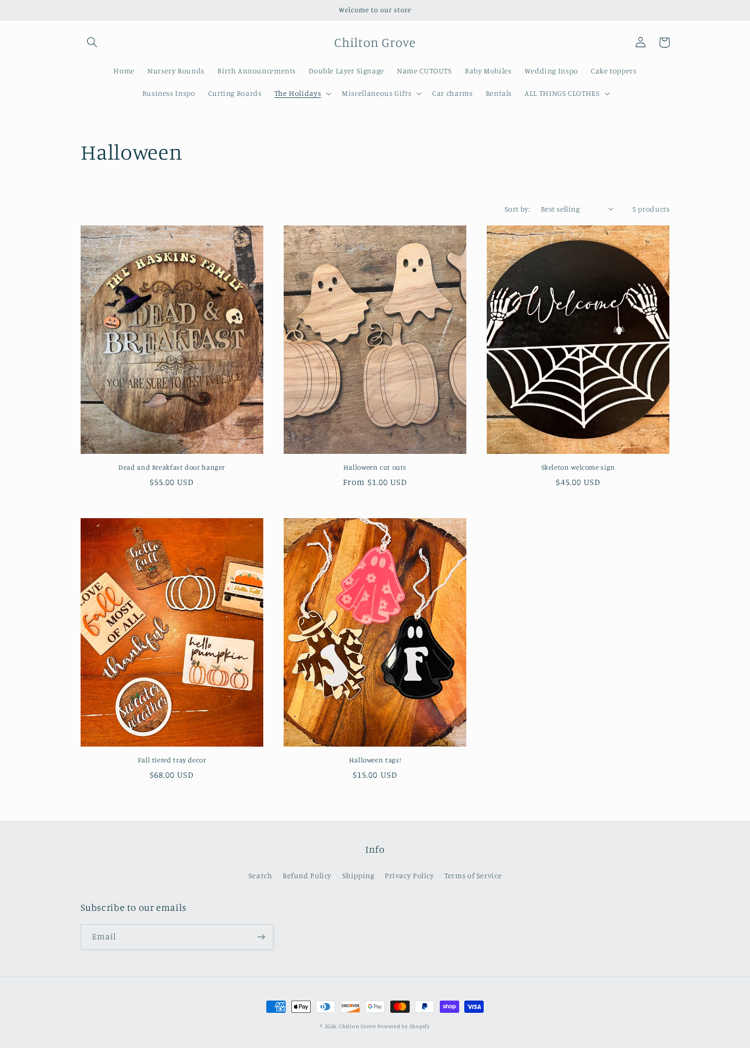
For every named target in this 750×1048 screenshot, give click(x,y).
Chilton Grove (357, 1026)
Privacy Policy (409, 875)
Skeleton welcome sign (578, 467)
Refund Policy (307, 875)
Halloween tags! (375, 760)
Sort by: (517, 209)
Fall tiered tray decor (172, 760)
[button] (92, 42)
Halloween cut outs (375, 467)
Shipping (358, 875)
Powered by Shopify (404, 1026)
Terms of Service (473, 875)
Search (260, 875)
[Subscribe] (260, 936)
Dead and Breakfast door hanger (171, 467)
